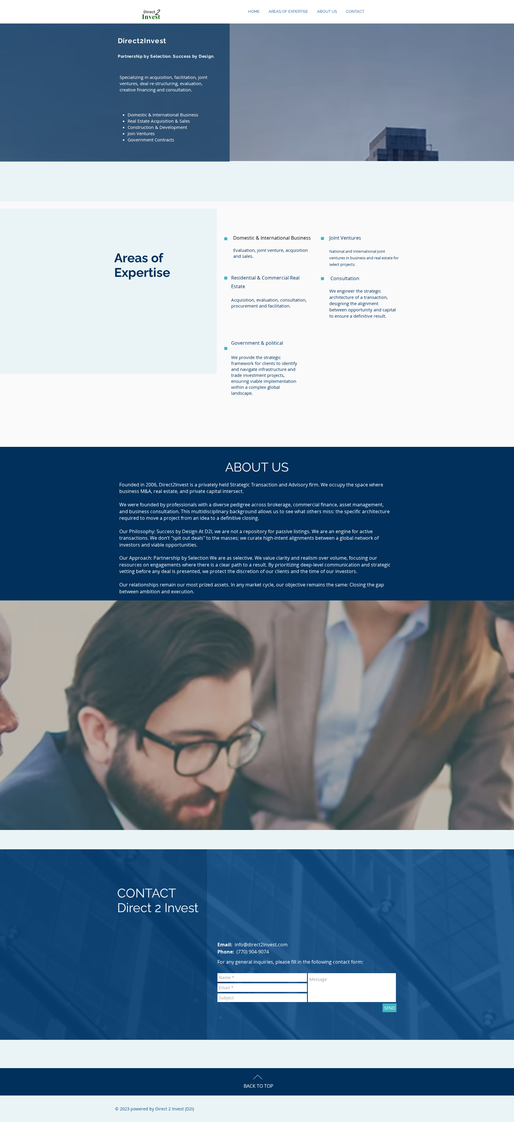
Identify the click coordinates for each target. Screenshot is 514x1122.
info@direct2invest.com (261, 944)
